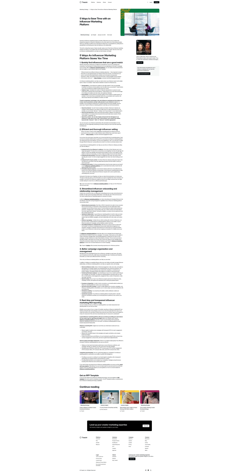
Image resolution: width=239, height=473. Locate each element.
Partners (114, 458)
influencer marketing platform (97, 67)
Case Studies (147, 444)
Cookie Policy (99, 460)
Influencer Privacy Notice (101, 462)
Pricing (130, 444)
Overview (98, 438)
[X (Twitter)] (150, 470)
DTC (113, 446)
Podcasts (147, 446)
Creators (114, 448)
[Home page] (84, 2)
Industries (114, 456)
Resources (147, 438)
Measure (98, 444)
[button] (93, 2)
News (146, 450)
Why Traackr (115, 460)
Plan (97, 440)
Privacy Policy (99, 458)
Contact (156, 2)
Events (146, 442)
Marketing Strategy (84, 9)
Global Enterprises (116, 444)
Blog (146, 440)
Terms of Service (99, 456)
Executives (114, 438)
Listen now (139, 62)
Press (130, 446)
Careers (130, 440)
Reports (146, 448)
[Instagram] (146, 470)
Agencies (114, 450)
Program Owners (115, 440)
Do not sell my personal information (101, 465)
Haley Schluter (98, 78)
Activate (97, 442)
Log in (151, 2)
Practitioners (114, 442)
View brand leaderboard (143, 73)
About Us (130, 438)
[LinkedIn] (148, 470)
